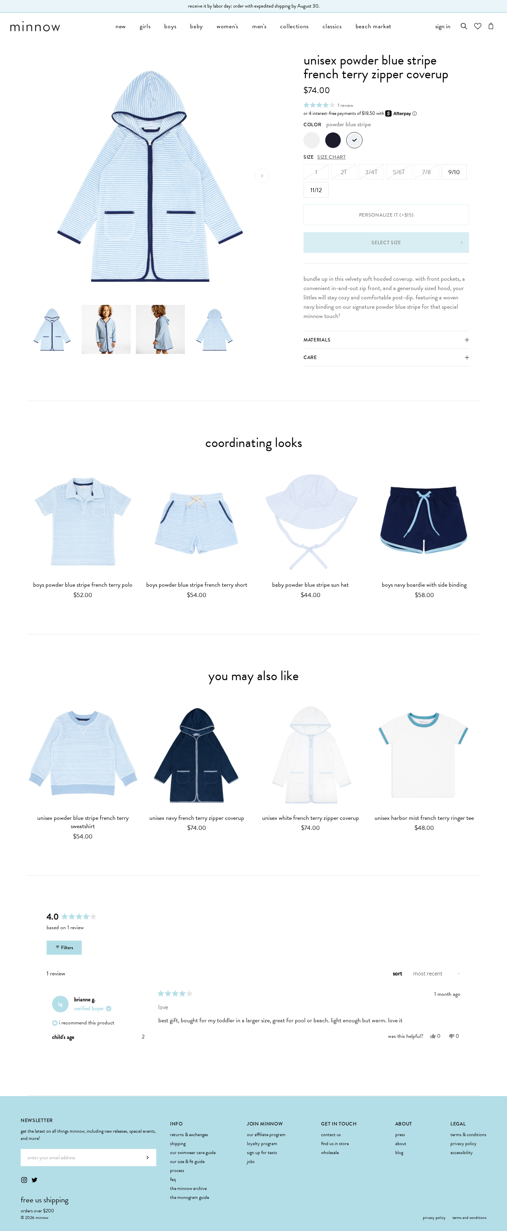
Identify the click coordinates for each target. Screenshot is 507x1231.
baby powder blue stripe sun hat (310, 584)
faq (173, 1179)
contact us (331, 1134)
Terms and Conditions (469, 1217)
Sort (398, 973)
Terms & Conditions (468, 1134)
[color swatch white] (312, 140)
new (121, 26)
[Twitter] (34, 1180)
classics (332, 26)
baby (196, 26)
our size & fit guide (187, 1161)
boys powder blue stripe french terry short (196, 584)
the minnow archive (188, 1188)
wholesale (330, 1152)
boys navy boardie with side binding (424, 584)
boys (170, 26)
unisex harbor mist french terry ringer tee (424, 818)
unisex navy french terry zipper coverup (196, 818)
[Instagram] (24, 1180)
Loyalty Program (262, 1143)
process (177, 1170)
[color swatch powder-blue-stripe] (354, 140)
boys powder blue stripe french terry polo (82, 584)
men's (259, 26)
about (400, 1143)
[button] (328, 105)
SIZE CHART (331, 156)
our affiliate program (266, 1134)
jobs (251, 1161)
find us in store (335, 1143)
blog (399, 1152)
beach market (373, 26)
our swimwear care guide (193, 1152)
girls (145, 26)
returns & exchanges (189, 1134)
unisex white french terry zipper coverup (310, 818)
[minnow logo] (59, 26)
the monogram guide (189, 1197)
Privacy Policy (463, 1143)
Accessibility (461, 1152)
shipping (178, 1143)
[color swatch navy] (333, 140)
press (400, 1134)
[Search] (464, 26)
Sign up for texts (262, 1152)
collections (294, 26)
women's (227, 26)
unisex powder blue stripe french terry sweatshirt (83, 822)
